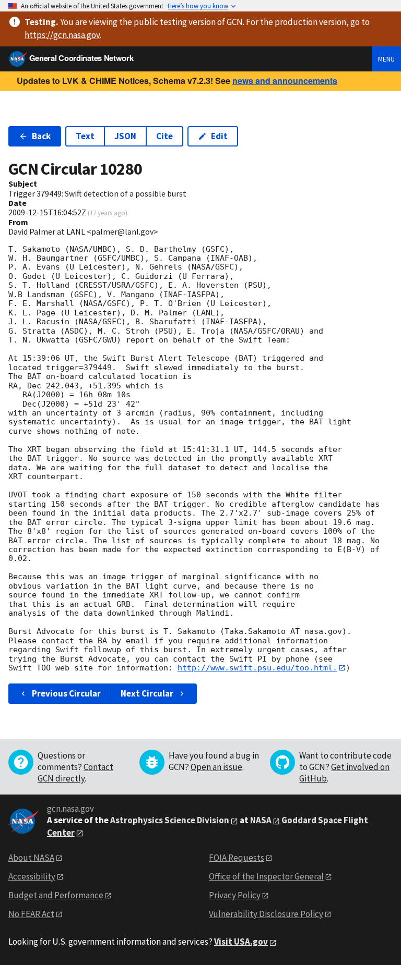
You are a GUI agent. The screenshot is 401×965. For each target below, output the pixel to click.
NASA (261, 820)
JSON (125, 136)
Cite (164, 136)
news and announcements (284, 81)
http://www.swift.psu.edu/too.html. (257, 668)
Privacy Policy (235, 895)
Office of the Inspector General (266, 876)
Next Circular (147, 693)
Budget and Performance (55, 895)
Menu (386, 59)
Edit (219, 136)
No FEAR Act (31, 914)
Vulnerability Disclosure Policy (266, 914)
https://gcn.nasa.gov (62, 35)
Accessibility (31, 876)
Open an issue (216, 767)
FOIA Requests (236, 857)
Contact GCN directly (75, 772)
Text (85, 136)
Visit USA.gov (241, 941)
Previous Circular (66, 693)
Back (41, 136)
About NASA (31, 857)
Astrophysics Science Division (169, 820)
